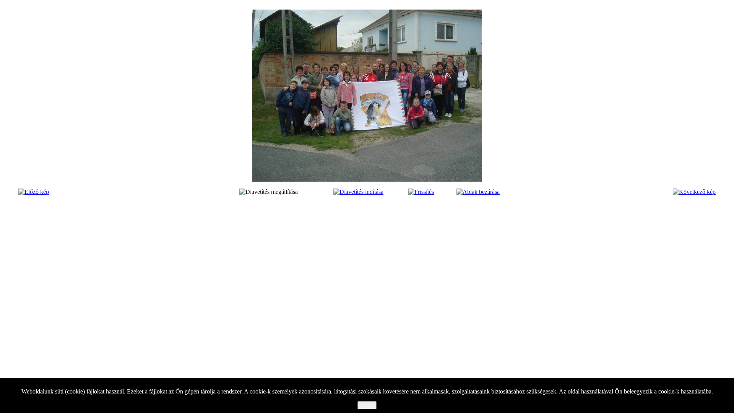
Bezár (367, 405)
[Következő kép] (694, 192)
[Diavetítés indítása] (358, 192)
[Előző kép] (33, 192)
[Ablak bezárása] (478, 192)
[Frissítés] (421, 192)
